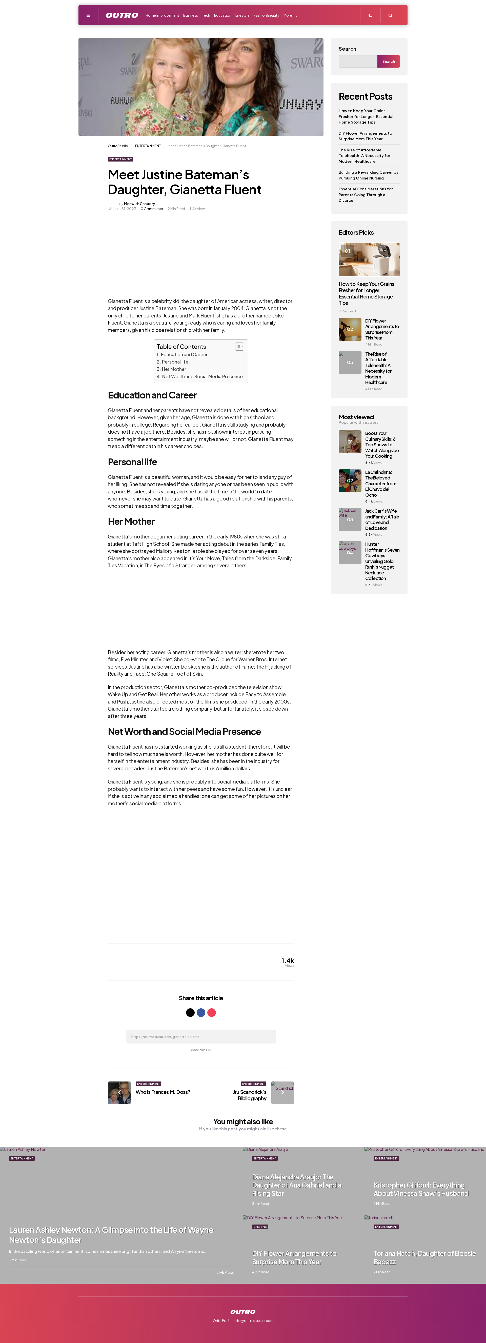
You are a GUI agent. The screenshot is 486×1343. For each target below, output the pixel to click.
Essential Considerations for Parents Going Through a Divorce (366, 194)
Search (347, 48)
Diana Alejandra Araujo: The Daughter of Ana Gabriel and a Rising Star (296, 1185)
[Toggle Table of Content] (237, 346)
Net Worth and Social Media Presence (202, 376)
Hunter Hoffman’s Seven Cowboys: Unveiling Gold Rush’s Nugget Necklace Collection (382, 561)
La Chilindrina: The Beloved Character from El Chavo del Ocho (380, 483)
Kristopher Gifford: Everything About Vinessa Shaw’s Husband (421, 1189)
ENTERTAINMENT (120, 159)
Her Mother (174, 369)
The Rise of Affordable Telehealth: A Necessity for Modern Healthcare (364, 155)
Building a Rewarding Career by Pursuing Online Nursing (368, 175)
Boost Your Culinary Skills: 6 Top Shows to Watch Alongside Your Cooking (382, 444)
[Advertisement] (171, 259)
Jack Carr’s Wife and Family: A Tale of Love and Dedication (382, 519)
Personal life (175, 362)
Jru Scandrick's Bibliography (249, 1095)
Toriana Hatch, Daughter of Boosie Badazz (425, 1257)
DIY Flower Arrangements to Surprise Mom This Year (365, 136)
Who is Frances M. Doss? (163, 1092)
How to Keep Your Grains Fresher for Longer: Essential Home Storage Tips (366, 116)
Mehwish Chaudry (139, 203)
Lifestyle (260, 1226)
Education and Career (184, 354)
